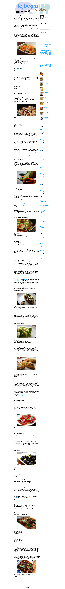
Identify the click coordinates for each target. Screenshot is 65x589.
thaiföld (41, 65)
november (41, 132)
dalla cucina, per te (43, 201)
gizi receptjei (42, 207)
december (41, 140)
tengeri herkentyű (17, 394)
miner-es (41, 249)
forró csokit (18, 280)
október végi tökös (18, 17)
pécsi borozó (42, 227)
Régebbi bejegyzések (36, 580)
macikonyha (42, 217)
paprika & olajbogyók (19, 400)
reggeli (48, 61)
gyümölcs (23, 155)
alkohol (45, 44)
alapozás (41, 44)
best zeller (41, 199)
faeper (46, 50)
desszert (45, 49)
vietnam (41, 66)
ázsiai (18, 155)
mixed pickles (42, 218)
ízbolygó (41, 212)
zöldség (22, 394)
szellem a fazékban (43, 225)
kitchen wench (42, 235)
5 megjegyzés (20, 476)
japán (20, 205)
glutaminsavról (26, 203)
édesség (41, 50)
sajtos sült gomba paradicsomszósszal (22, 481)
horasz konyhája (42, 210)
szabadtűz (41, 63)
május (41, 125)
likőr (50, 56)
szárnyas (31, 155)
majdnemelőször (18, 94)
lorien (41, 216)
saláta (23, 205)
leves (44, 56)
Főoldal (27, 580)
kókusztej (43, 55)
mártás (49, 57)
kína (40, 55)
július (41, 147)
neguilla (41, 220)
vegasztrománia (42, 228)
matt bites (41, 238)
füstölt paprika (42, 51)
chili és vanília (42, 200)
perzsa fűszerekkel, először (20, 93)
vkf (43, 66)
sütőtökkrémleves (45, 102)
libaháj (46, 56)
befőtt (45, 45)
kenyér (50, 54)
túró (46, 65)
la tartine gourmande (43, 237)
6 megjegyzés (20, 206)
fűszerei (36, 94)
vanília (50, 65)
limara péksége (42, 215)
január (41, 130)
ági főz (41, 197)
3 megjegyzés (20, 576)
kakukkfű (47, 54)
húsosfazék (42, 211)
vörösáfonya (47, 66)
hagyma (45, 52)
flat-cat (41, 206)
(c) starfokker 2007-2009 (35, 587)
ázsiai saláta (17, 161)
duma (49, 49)
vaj (48, 65)
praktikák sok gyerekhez (44, 223)
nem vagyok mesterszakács (44, 221)
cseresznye (49, 47)
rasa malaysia (42, 242)
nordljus (41, 239)
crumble (50, 46)
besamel (48, 45)
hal (40, 53)
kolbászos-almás (17, 210)
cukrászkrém (41, 47)
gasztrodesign (46, 51)
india (46, 53)
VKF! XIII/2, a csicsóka (46, 107)
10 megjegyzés (20, 395)
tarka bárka (42, 226)
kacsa (45, 54)
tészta (49, 64)
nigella (19, 68)
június (41, 133)
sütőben (49, 62)
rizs (50, 61)
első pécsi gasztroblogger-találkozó (22, 262)
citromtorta (44, 87)
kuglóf (44, 77)
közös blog (16, 497)
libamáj (48, 56)
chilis (44, 46)
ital (48, 53)
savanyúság (45, 62)
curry (45, 47)
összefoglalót (16, 265)
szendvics (49, 63)
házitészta (42, 53)
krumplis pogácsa (45, 112)
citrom (47, 46)
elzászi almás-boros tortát (21, 275)
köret (50, 55)
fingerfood (18, 475)
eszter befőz (42, 202)
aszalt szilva (49, 44)
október (41, 143)
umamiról (32, 203)
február (41, 129)
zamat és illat (42, 230)
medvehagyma (42, 58)
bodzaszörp (44, 97)
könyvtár (47, 55)
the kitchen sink (42, 243)
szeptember (42, 144)
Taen (15, 275)
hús (45, 53)
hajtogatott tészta (48, 52)
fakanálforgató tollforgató (44, 205)
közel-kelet (27, 155)
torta (45, 65)
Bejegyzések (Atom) (21, 582)
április (41, 126)
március (41, 136)
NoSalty (15, 279)
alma (46, 44)
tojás (44, 65)
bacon (43, 45)
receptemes (42, 250)
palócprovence (42, 222)
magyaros (41, 57)
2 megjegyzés (20, 88)
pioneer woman (42, 240)
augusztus (41, 146)
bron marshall (42, 234)
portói (41, 61)
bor (42, 46)
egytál (21, 155)
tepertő (47, 64)
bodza (41, 46)
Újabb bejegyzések (17, 580)
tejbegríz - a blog (42, 24)
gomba (50, 51)
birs (50, 45)
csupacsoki (41, 49)
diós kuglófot (26, 279)
